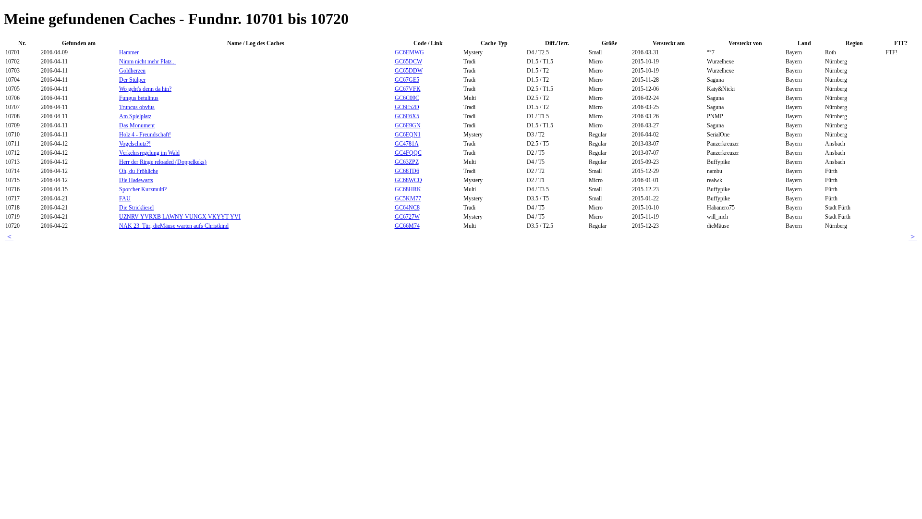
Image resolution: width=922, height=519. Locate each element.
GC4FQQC (408, 152)
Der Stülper (132, 79)
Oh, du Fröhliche (138, 171)
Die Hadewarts (136, 180)
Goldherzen (132, 70)
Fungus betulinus (138, 98)
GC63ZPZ (407, 162)
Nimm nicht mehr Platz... (147, 61)
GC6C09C (407, 98)
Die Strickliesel (136, 207)
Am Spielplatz (135, 116)
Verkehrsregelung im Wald (149, 152)
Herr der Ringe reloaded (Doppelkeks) (162, 162)
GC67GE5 (407, 79)
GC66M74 (407, 225)
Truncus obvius (137, 107)
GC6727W (407, 216)
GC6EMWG (409, 52)
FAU (125, 198)
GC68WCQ (408, 180)
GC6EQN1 (408, 134)
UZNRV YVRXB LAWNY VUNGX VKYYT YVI (180, 216)
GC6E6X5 (407, 116)
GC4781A (407, 143)
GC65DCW (408, 61)
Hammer (129, 52)
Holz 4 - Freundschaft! (145, 134)
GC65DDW (409, 70)
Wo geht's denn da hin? (145, 89)
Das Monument (137, 125)
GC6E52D (407, 107)
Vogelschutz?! (135, 143)
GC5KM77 (408, 198)
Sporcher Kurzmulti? (143, 189)
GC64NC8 (407, 207)
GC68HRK (408, 189)
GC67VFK (408, 89)
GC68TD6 (407, 171)
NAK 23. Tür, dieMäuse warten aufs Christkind (174, 225)
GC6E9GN (408, 125)
